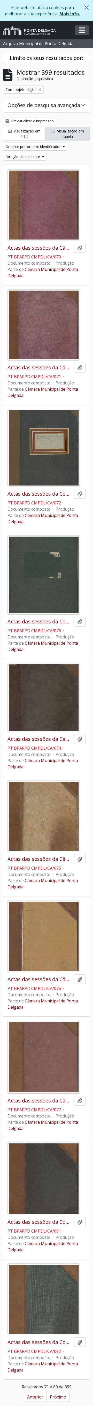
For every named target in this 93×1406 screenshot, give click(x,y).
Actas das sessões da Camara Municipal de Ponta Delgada (39, 739)
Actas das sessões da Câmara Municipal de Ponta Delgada (39, 248)
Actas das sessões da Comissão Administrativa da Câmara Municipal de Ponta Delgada (39, 494)
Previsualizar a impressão (32, 120)
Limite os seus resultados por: (46, 57)
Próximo (58, 1397)
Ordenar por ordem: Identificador (33, 146)
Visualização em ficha (27, 134)
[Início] (31, 30)
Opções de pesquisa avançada (43, 105)
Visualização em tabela (70, 134)
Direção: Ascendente (23, 156)
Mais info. (69, 14)
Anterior (35, 1397)
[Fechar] (86, 7)
